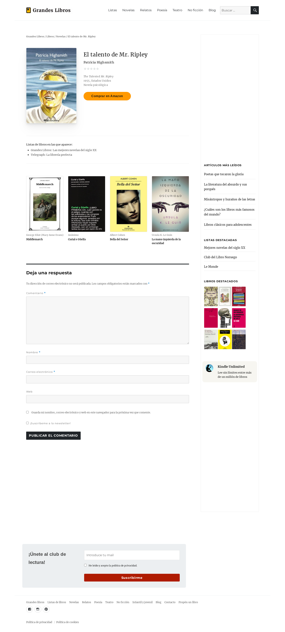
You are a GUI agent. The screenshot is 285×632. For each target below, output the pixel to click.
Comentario (36, 293)
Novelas (128, 10)
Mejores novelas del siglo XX (224, 248)
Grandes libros (35, 602)
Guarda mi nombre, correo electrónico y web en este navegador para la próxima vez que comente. (91, 412)
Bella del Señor (119, 239)
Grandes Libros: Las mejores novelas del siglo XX (64, 150)
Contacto (169, 602)
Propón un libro (188, 602)
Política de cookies (67, 622)
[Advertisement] (230, 97)
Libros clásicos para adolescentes (228, 225)
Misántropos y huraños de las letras (229, 199)
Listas (112, 10)
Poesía (162, 10)
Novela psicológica (96, 84)
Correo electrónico (40, 372)
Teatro (177, 10)
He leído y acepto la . (113, 565)
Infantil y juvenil (142, 602)
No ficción (195, 10)
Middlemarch (34, 239)
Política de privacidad (39, 622)
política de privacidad (124, 565)
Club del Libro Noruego (220, 257)
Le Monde (211, 267)
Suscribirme (131, 578)
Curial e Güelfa (77, 239)
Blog (212, 10)
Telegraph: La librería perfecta (51, 155)
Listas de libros (57, 602)
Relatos (146, 10)
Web (29, 391)
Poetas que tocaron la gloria (224, 174)
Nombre (33, 352)
